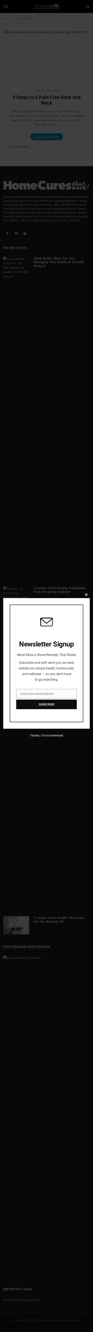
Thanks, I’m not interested (46, 735)
